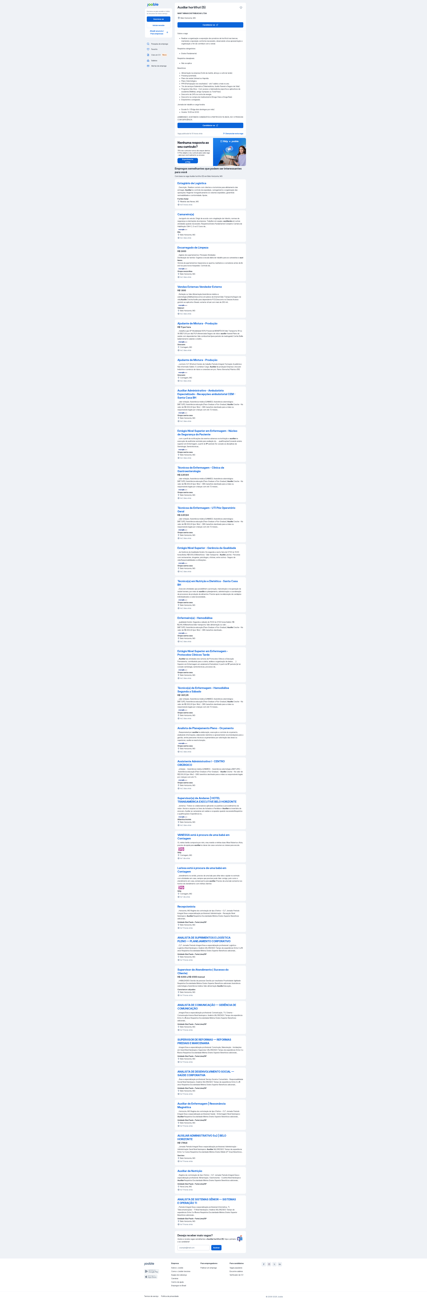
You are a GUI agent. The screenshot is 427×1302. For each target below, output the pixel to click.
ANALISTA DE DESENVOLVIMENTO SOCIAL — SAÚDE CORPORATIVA (205, 1073)
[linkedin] (280, 1264)
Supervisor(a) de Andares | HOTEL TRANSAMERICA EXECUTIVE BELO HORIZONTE (207, 800)
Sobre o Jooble (177, 1268)
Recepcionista (186, 906)
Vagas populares (236, 1268)
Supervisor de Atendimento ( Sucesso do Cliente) (203, 971)
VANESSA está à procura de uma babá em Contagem (203, 836)
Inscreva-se (158, 19)
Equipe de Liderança (179, 1275)
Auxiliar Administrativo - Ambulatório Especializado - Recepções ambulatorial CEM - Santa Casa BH (206, 394)
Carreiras (174, 1278)
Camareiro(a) (185, 214)
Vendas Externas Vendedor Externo (199, 286)
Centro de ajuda (177, 1282)
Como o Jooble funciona (180, 1271)
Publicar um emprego (208, 1268)
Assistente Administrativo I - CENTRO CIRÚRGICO (201, 763)
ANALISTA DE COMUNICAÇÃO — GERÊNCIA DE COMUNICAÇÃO (206, 1006)
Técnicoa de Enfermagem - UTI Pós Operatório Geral (206, 509)
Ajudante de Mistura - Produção (197, 323)
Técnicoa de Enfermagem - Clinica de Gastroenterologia (200, 469)
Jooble (280, 1297)
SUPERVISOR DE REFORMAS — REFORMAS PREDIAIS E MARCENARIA (204, 1041)
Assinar (216, 1248)
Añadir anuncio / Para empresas (157, 32)
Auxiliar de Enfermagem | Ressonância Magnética (201, 1105)
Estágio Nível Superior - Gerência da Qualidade (206, 548)
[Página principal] (159, 5)
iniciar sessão (158, 25)
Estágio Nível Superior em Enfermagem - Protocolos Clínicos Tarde (202, 653)
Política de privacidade (170, 1296)
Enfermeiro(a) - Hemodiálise (194, 618)
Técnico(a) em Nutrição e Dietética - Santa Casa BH (207, 583)
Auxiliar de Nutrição (189, 1171)
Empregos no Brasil (178, 1285)
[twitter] (274, 1264)
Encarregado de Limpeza (192, 247)
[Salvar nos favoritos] (241, 7)
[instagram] (269, 1264)
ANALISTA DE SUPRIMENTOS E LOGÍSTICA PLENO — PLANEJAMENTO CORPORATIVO (204, 939)
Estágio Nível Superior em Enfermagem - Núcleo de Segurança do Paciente (207, 432)
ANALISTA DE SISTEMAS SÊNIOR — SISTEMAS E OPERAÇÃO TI (206, 1201)
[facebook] (264, 1264)
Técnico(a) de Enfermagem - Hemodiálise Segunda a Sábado (203, 689)
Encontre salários (236, 1271)
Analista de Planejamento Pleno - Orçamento (205, 728)
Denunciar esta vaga (234, 133)
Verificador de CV (236, 1275)
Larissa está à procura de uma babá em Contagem (201, 869)
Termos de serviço (151, 1296)
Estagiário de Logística (191, 183)
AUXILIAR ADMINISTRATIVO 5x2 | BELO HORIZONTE (201, 1137)
